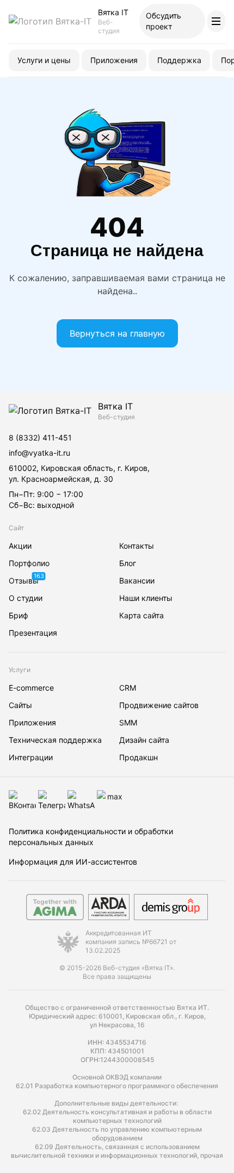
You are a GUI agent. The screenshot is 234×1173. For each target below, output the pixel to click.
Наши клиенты (146, 598)
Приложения (114, 60)
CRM (127, 687)
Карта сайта (141, 615)
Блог (127, 563)
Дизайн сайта (144, 739)
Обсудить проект (163, 21)
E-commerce (31, 687)
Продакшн (138, 757)
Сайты (20, 705)
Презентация (33, 632)
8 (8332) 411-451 (40, 437)
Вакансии (137, 580)
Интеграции (31, 757)
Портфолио (29, 563)
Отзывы (24, 580)
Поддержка (179, 60)
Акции (20, 545)
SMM (128, 722)
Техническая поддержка (55, 739)
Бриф (18, 615)
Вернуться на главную (117, 333)
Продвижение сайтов (159, 705)
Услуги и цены (44, 60)
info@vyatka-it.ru (39, 452)
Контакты (136, 545)
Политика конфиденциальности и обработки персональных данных (91, 837)
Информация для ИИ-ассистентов (73, 861)
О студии (25, 598)
